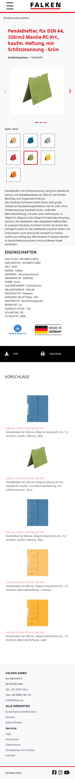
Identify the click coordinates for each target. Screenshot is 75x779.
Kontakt (10, 755)
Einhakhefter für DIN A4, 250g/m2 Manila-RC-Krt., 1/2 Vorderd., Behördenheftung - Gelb (37, 638)
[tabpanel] (37, 90)
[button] (9, 5)
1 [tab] (37, 122)
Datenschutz (13, 744)
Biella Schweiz (14, 722)
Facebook (54, 774)
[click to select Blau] (30, 140)
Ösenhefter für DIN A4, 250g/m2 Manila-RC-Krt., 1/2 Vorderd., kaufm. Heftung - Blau (36, 538)
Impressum (12, 739)
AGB (8, 734)
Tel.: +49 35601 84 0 (17, 689)
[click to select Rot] (13, 157)
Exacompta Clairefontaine (21, 711)
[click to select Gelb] (47, 157)
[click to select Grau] (47, 140)
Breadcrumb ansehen (16, 18)
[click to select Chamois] (13, 140)
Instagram (60, 774)
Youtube (66, 774)
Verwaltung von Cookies (20, 750)
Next (70, 91)
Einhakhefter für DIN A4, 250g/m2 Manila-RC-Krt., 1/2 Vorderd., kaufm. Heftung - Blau (37, 434)
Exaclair (10, 717)
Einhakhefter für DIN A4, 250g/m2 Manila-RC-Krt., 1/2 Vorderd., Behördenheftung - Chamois (37, 588)
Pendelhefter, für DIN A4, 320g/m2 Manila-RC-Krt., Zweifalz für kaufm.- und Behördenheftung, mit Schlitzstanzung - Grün (35, 485)
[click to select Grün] (30, 157)
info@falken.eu (14, 700)
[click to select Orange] (13, 175)
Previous (5, 91)
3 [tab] (45, 122)
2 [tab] (41, 122)
